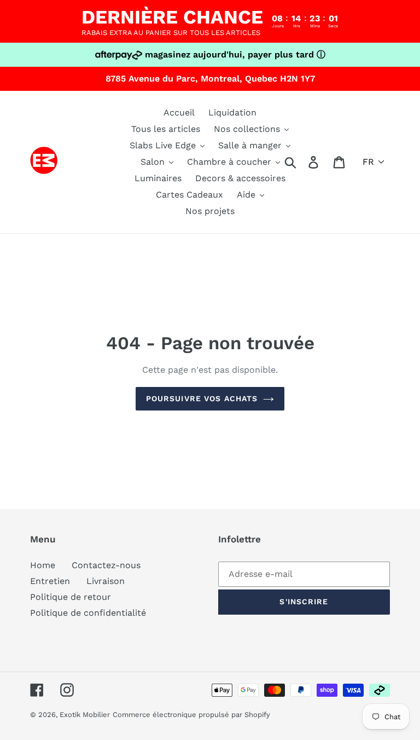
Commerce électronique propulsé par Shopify (191, 714)
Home (42, 565)
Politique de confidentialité (88, 613)
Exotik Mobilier (85, 714)
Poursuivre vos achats (202, 398)
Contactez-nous (106, 565)
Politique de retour (70, 597)
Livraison (105, 581)
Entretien (50, 581)
